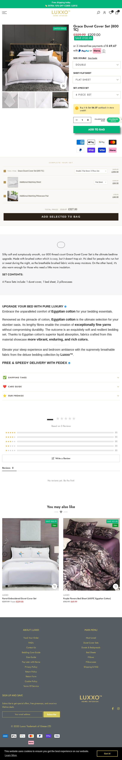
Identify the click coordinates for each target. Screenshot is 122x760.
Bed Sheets (91, 652)
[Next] (64, 58)
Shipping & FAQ (91, 666)
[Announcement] (61, 4)
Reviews (8, 468)
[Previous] (7, 58)
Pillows (91, 657)
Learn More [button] (11, 755)
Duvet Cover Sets (90, 642)
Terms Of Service (31, 686)
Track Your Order (31, 637)
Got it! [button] (107, 753)
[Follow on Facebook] (112, 708)
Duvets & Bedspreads (91, 647)
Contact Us (31, 647)
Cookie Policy (31, 681)
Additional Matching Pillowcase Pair (34, 196)
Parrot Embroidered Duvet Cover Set (19, 598)
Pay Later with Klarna (31, 661)
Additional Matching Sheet (30, 182)
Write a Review (62, 458)
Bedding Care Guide (31, 652)
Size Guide (92, 58)
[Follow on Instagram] (118, 708)
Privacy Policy (31, 666)
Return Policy (31, 671)
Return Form (31, 676)
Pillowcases (91, 661)
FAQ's (31, 642)
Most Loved (91, 637)
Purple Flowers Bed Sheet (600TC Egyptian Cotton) (87, 598)
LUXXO (5, 594)
